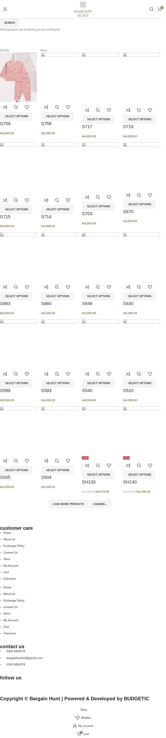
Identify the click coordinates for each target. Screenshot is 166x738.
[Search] (152, 9)
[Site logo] (83, 9)
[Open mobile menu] (5, 9)
